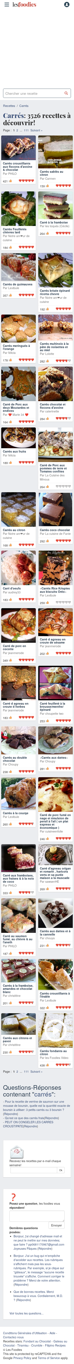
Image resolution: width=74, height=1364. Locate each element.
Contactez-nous (13, 1342)
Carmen (50, 180)
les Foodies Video (56, 1063)
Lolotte (49, 359)
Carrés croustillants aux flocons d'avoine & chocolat (17, 176)
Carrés (24, 105)
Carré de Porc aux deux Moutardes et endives (16, 412)
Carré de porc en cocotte (14, 652)
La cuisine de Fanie (58, 538)
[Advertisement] (37, 47)
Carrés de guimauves (17, 289)
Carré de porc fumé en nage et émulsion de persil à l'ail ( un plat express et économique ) (55, 826)
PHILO (12, 183)
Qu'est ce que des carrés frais (24, 1123)
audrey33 (14, 597)
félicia (12, 357)
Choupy (13, 769)
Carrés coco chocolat (55, 535)
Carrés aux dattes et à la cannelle (55, 937)
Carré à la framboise (54, 234)
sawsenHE (52, 886)
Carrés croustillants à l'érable (55, 999)
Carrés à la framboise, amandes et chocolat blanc (18, 993)
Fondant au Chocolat (37, 1346)
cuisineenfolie (54, 836)
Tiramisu (23, 1350)
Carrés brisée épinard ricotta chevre (55, 297)
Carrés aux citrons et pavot (17, 1044)
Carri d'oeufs (12, 593)
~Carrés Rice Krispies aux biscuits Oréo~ (55, 594)
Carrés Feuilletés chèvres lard (15, 235)
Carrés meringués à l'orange (16, 351)
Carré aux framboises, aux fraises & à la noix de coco (18, 883)
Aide (52, 1338)
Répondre (10, 1119)
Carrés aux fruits (14, 456)
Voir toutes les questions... (26, 1318)
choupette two (54, 718)
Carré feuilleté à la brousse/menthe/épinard (52, 711)
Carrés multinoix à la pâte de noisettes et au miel (54, 351)
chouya (50, 943)
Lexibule (13, 293)
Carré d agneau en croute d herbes (16, 709)
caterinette (52, 416)
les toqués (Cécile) (57, 237)
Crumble (36, 1350)
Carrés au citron (14, 535)
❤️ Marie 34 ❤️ (18, 419)
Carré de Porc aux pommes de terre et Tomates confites (53, 473)
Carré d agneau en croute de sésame (53, 645)
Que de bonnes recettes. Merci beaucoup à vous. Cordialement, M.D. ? (38, 1301)
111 (26, 130)
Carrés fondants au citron (53, 1057)
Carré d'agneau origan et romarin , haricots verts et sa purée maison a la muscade (55, 878)
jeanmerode (16, 657)
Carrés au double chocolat (15, 763)
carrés (43, 1098)
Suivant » (36, 130)
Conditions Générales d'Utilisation (25, 1338)
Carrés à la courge (15, 818)
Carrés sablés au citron (51, 174)
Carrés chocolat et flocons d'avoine (53, 410)
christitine (14, 1000)
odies (24, 4)
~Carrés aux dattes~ (54, 762)
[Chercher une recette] (66, 93)
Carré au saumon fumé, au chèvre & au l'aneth (17, 944)
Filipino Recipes (55, 1350)
